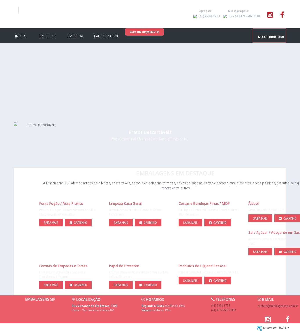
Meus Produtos (271, 37)
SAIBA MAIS (51, 223)
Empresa (75, 36)
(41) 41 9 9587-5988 (223, 310)
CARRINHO (80, 223)
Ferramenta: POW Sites (276, 327)
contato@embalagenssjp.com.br (278, 306)
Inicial (21, 36)
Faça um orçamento (144, 32)
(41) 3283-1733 (220, 305)
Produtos (48, 36)
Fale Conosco (107, 36)
